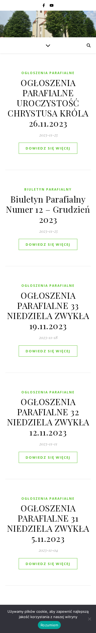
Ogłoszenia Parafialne (48, 73)
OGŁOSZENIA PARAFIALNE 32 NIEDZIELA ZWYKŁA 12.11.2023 (48, 417)
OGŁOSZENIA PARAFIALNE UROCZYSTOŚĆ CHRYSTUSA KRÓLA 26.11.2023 (48, 103)
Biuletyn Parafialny (48, 189)
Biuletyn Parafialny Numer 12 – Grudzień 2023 (48, 209)
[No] (89, 619)
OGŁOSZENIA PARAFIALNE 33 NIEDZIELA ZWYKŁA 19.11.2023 (48, 310)
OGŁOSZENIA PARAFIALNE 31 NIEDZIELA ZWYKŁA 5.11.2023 (48, 523)
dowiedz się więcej (48, 148)
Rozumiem (49, 625)
